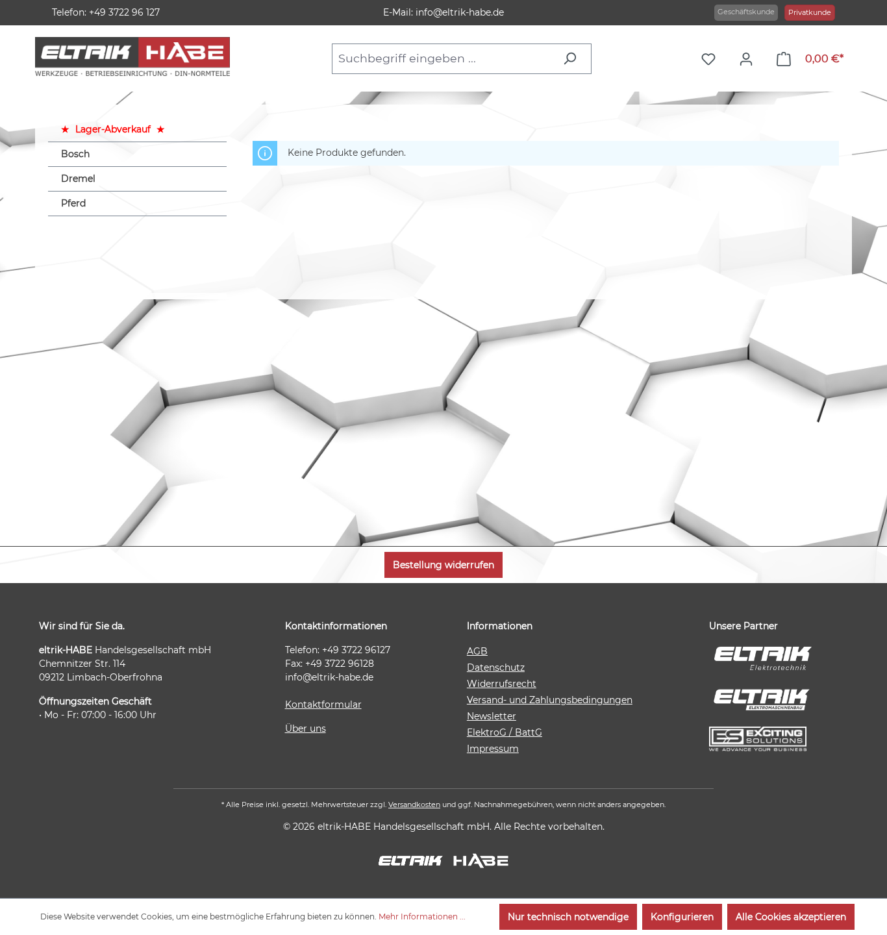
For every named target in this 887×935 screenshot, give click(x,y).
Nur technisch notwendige (568, 917)
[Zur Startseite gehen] (132, 56)
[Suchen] (573, 58)
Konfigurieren (682, 917)
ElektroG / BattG (504, 732)
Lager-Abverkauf (113, 129)
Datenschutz (496, 667)
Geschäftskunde (746, 11)
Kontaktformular (323, 704)
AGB (477, 651)
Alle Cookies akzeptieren (791, 917)
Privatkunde (809, 12)
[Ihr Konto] (749, 59)
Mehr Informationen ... (422, 916)
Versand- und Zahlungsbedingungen (549, 700)
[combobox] (443, 58)
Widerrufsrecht (501, 684)
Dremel (78, 178)
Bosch (75, 154)
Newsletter (491, 716)
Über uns (305, 728)
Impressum (493, 748)
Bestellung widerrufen (443, 565)
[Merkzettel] (712, 59)
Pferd (73, 203)
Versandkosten (414, 804)
